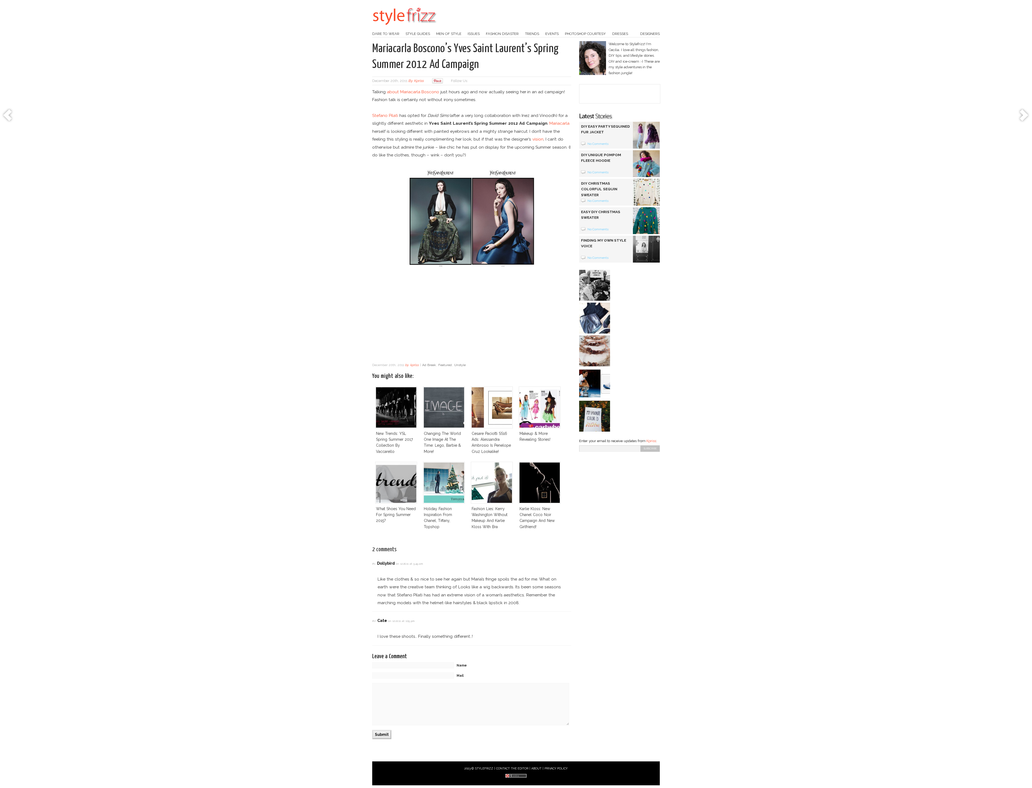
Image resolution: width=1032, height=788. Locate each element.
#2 (373, 620)
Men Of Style (448, 34)
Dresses (620, 34)
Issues (474, 34)
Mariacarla (559, 123)
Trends (532, 34)
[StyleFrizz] (404, 28)
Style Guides (418, 34)
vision (537, 139)
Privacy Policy (556, 768)
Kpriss (651, 441)
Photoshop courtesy (585, 34)
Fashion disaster (502, 34)
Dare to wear (385, 34)
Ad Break (429, 365)
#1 (373, 563)
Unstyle (460, 365)
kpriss (419, 81)
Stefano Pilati (385, 115)
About (536, 768)
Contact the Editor (512, 768)
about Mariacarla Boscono (413, 91)
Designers (650, 34)
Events (552, 34)
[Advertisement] (472, 317)
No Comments (598, 144)
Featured (445, 365)
